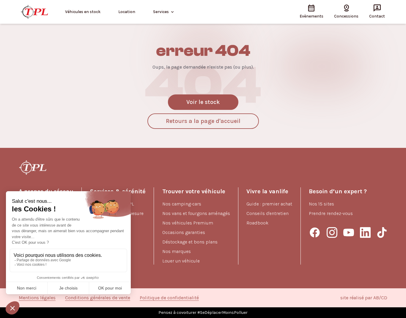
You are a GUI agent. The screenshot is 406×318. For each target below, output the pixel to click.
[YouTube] (348, 232)
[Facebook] (315, 232)
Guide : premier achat (269, 204)
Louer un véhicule (181, 261)
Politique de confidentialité (169, 297)
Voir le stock (203, 102)
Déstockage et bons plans (190, 242)
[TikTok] (382, 232)
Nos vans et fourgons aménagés (196, 213)
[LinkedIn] (365, 232)
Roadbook (257, 223)
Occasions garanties (183, 232)
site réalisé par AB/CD (363, 297)
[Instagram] (332, 232)
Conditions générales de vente (97, 297)
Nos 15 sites (321, 204)
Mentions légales (37, 297)
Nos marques (176, 251)
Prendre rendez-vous (331, 213)
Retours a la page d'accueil (203, 121)
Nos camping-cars (181, 204)
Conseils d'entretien (267, 213)
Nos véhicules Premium (187, 223)
